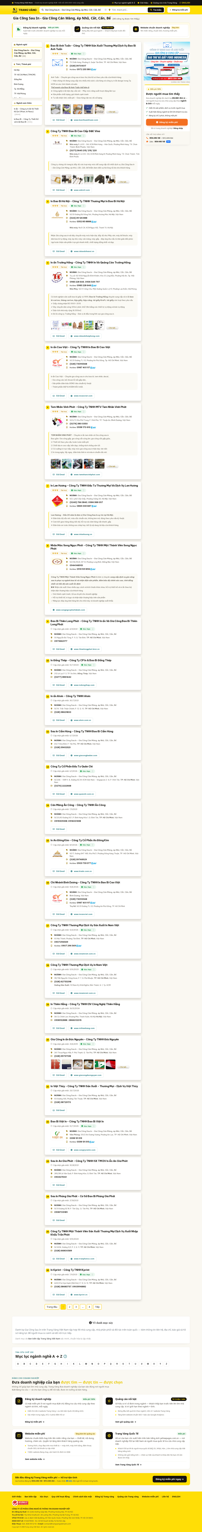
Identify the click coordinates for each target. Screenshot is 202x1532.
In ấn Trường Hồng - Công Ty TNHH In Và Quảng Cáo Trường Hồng (90, 262)
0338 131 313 (76, 1138)
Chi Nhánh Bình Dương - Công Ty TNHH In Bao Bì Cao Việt (85, 882)
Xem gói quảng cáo (125, 1421)
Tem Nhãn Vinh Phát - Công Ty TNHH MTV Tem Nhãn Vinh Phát (88, 407)
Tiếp (97, 1306)
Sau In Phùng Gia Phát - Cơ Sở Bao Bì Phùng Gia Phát (83, 1196)
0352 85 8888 (84, 221)
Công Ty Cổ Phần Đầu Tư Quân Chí (72, 766)
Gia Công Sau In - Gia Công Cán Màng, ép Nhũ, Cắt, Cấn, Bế (27, 53)
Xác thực (44, 1496)
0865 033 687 (84, 506)
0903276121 (60, 1177)
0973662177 (60, 641)
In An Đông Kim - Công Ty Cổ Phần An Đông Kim (80, 840)
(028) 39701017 (78, 66)
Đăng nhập (178, 128)
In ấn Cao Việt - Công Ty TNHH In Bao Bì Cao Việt (80, 347)
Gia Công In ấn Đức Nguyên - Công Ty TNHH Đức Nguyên (85, 1039)
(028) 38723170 (62, 1102)
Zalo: (160, 141)
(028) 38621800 (62, 712)
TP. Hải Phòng (20, 93)
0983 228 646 (77, 282)
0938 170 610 (83, 427)
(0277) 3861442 (62, 677)
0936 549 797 (92, 282)
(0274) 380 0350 (79, 423)
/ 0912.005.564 (161, 138)
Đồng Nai (18, 79)
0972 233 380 (84, 69)
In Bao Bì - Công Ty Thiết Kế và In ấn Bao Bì (26, 120)
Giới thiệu (144, 3)
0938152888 (61, 1020)
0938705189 (61, 1212)
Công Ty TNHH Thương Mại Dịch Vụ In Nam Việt (79, 964)
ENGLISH (186, 3)
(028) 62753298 (62, 981)
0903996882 (79, 1286)
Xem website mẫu (35, 1459)
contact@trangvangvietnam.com (57, 1524)
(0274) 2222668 (62, 786)
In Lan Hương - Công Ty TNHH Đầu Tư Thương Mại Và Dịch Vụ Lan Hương (94, 485)
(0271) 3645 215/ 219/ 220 (83, 150)
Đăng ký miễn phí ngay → (170, 1479)
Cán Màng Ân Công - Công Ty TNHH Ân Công (78, 805)
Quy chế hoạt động (61, 1496)
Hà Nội (17, 70)
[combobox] (75, 9)
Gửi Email (60, 120)
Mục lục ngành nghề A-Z (124, 3)
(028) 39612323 (62, 747)
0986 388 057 (95, 502)
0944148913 (76, 565)
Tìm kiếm (157, 10)
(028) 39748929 (78, 859)
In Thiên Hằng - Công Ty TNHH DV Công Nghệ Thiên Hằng (85, 1004)
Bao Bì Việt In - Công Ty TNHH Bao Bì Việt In (77, 1121)
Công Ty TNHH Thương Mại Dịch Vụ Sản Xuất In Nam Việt (85, 925)
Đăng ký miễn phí (180, 10)
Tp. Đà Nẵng (19, 89)
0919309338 (60, 821)
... (83, 1306)
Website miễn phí (150, 1496)
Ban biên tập (31, 1496)
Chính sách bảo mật (82, 1496)
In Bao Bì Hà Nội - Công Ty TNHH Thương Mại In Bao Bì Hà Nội (87, 201)
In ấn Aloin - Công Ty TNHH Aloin (70, 696)
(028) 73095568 (78, 364)
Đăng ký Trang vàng (104, 1496)
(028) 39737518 (62, 1056)
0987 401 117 (83, 367)
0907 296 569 (68, 945)
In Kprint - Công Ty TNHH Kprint (70, 1269)
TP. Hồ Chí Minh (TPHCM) (24, 75)
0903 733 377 (84, 863)
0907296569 (61, 942)
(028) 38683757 (62, 1286)
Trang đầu (52, 1306)
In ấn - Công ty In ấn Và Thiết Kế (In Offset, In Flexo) (26, 112)
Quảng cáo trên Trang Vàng (165, 3)
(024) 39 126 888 (78, 218)
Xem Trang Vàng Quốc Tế (128, 1464)
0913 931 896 (83, 569)
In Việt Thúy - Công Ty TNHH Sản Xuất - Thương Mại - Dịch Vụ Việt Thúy (94, 1086)
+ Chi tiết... (112, 112)
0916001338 (74, 821)
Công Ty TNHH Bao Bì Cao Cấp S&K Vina (75, 131)
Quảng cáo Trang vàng (128, 1496)
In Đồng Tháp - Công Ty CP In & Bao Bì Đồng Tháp (81, 660)
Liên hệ (165, 1496)
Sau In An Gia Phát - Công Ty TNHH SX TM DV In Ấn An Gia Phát (89, 1161)
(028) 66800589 (63, 1250)
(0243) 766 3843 (78, 502)
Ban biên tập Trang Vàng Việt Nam (44, 1338)
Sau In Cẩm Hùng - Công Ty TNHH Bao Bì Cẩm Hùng (82, 731)
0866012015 (75, 1020)
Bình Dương (18, 84)
